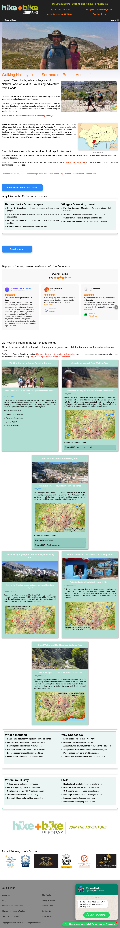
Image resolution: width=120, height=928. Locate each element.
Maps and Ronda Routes (12, 905)
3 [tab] (105, 67)
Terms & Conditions (10, 916)
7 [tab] (113, 67)
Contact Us (99, 14)
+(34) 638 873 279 (63, 9)
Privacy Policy (47, 916)
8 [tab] (115, 67)
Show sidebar (10, 20)
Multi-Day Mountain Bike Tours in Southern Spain (75, 173)
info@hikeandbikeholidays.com (99, 9)
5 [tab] (109, 67)
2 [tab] (103, 67)
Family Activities (48, 900)
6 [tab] (111, 67)
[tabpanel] (60, 45)
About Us (6, 895)
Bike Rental (46, 895)
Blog (4, 900)
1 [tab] (101, 67)
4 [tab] (107, 67)
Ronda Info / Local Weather (13, 911)
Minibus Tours (47, 905)
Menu (113, 20)
